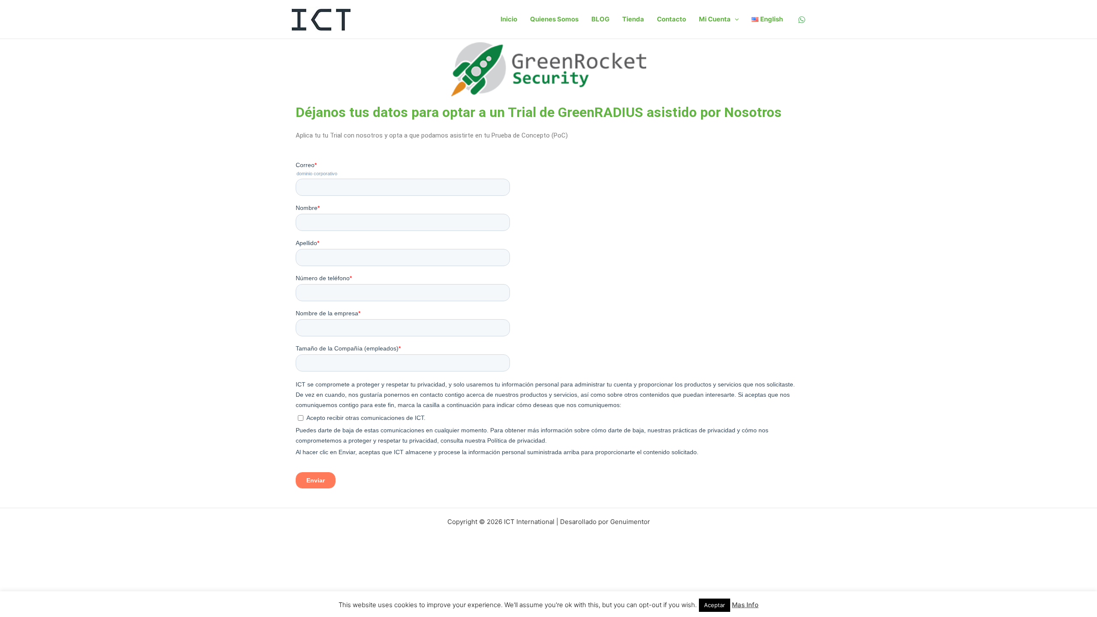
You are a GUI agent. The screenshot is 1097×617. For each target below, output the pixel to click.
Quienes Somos (554, 19)
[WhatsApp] (802, 20)
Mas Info (745, 605)
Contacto (671, 19)
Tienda (633, 19)
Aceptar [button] (714, 605)
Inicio (509, 19)
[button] (735, 19)
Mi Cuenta (715, 19)
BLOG (600, 19)
